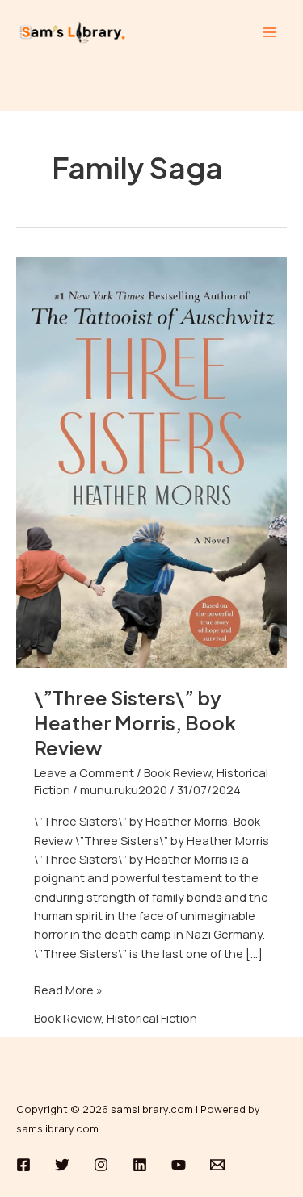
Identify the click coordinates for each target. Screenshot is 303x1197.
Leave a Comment (84, 772)
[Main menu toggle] (270, 32)
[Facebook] (23, 1164)
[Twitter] (62, 1164)
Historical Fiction (152, 1018)
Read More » (68, 989)
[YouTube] (178, 1164)
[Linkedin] (140, 1164)
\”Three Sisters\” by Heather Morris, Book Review (135, 722)
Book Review (177, 772)
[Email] (217, 1164)
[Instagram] (101, 1164)
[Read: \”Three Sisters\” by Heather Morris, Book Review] (151, 461)
